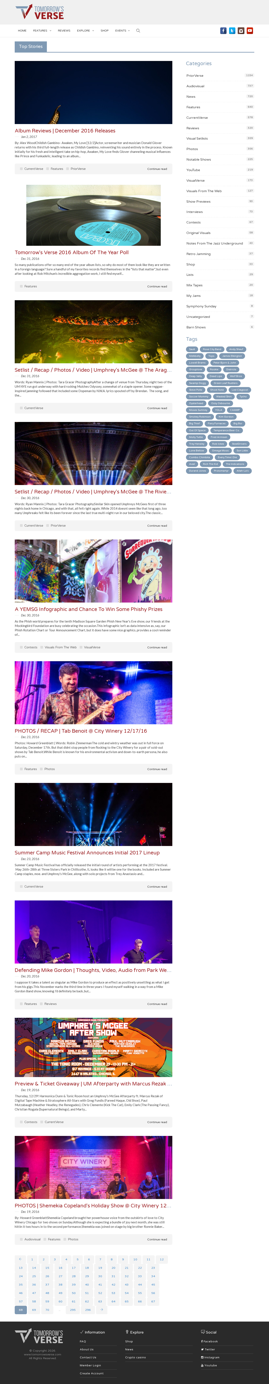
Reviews (64, 30)
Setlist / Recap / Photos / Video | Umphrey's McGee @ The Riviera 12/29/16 (105, 492)
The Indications (235, 464)
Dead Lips (216, 376)
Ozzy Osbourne (220, 403)
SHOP (105, 30)
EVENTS (120, 30)
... (60, 1310)
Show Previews (198, 202)
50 (74, 1293)
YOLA (218, 409)
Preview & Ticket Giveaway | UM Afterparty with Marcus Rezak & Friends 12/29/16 (115, 1084)
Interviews (194, 212)
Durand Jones (197, 470)
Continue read (156, 169)
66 (140, 1301)
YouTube (193, 170)
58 (34, 1301)
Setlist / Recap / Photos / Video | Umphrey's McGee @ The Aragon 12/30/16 (106, 370)
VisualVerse (91, 647)
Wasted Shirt (224, 396)
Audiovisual (32, 1239)
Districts (231, 369)
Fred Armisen (219, 437)
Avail (192, 464)
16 (60, 1268)
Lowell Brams (197, 362)
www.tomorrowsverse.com (42, 1354)
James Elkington (232, 355)
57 (21, 1301)
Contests (30, 647)
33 (140, 1276)
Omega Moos (220, 450)
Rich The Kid (210, 464)
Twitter (209, 1349)
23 (153, 1268)
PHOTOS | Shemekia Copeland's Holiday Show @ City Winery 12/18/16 (99, 1206)
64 (113, 1301)
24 (21, 1276)
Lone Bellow (196, 450)
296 (88, 1310)
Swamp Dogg (197, 383)
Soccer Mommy (198, 396)
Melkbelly (194, 355)
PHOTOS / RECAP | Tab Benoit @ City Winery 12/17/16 (81, 731)
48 (47, 1293)
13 (21, 1268)
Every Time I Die (227, 457)
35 (21, 1284)
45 (153, 1284)
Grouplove (195, 369)
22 (140, 1268)
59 (47, 1301)
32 (127, 1276)
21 (127, 1268)
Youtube (210, 1365)
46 (21, 1293)
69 (34, 1310)
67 (153, 1301)
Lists (190, 275)
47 (34, 1293)
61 (74, 1301)
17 (74, 1268)
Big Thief (194, 423)
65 (127, 1301)
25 (34, 1276)
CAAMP (235, 409)
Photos (49, 769)
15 (47, 1268)
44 (140, 1284)
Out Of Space (197, 430)
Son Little (242, 450)
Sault (192, 349)
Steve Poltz (195, 389)
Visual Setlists (197, 138)
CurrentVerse (33, 169)
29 (87, 1276)
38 (60, 1284)
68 (21, 1310)
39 (74, 1284)
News (190, 97)
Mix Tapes (194, 285)
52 (100, 1293)
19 (100, 1268)
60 (60, 1301)
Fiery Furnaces (216, 423)
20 (113, 1268)
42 (113, 1284)
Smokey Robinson (200, 416)
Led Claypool (240, 389)
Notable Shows (198, 159)
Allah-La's (243, 470)
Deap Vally (195, 376)
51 (87, 1293)
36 (34, 1284)
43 (127, 1284)
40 (87, 1284)
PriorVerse (78, 169)
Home (22, 30)
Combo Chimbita (199, 457)
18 (87, 1268)
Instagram (212, 1357)
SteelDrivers (239, 443)
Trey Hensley (196, 443)
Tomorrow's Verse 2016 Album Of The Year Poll (72, 253)
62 (87, 1301)
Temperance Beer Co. (227, 430)
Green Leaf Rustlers (225, 383)
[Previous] (20, 1259)
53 (113, 1293)
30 (100, 1276)
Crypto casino (135, 1357)
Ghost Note (217, 389)
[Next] (101, 1310)
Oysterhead (196, 403)
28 (74, 1276)
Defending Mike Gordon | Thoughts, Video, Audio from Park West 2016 (100, 970)
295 (73, 1310)
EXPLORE (84, 30)
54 (127, 1293)
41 (100, 1284)
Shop (190, 264)
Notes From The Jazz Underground (214, 243)
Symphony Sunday (201, 306)
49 (60, 1293)
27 (60, 1276)
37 (47, 1284)
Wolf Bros (236, 376)
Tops (211, 355)
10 (135, 1259)
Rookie (214, 369)
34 (153, 1276)
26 (47, 1276)
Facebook (210, 1341)
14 (34, 1268)
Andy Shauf (236, 349)
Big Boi (237, 423)
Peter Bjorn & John (225, 362)
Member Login (90, 1365)
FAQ (83, 1341)
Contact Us (88, 1357)
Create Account (92, 1373)
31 (113, 1276)
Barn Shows (196, 327)
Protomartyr (221, 470)
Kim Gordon (226, 416)
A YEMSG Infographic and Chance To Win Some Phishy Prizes (88, 609)
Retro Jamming (198, 254)
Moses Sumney (198, 409)
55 (140, 1293)
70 (47, 1310)
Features (40, 30)
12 (162, 1259)
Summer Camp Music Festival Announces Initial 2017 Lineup (87, 853)
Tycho (243, 396)
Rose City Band (212, 349)
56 (153, 1293)
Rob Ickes (218, 443)
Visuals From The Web (60, 647)
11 (148, 1259)
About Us (87, 1349)
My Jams (193, 296)
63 (100, 1301)
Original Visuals (198, 233)
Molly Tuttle (196, 437)
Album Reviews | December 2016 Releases (65, 131)
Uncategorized (198, 317)
